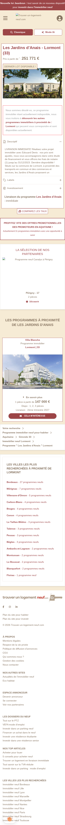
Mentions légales (11, 640)
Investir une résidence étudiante (19, 736)
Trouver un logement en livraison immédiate (26, 760)
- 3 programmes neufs (28, 522)
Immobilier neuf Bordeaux (16, 784)
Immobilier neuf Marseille (16, 796)
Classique (19, 32)
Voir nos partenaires (13, 704)
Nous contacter (11, 664)
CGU (5, 652)
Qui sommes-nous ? (13, 656)
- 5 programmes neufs (29, 495)
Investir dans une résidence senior (21, 740)
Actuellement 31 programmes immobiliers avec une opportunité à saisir (32, 233)
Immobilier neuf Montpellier (17, 800)
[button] (9, 819)
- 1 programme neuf (21, 575)
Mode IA (50, 32)
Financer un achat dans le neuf (19, 732)
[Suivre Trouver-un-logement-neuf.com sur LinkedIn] (17, 607)
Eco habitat (8, 680)
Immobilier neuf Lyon (14, 792)
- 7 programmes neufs (24, 488)
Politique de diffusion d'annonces (20, 648)
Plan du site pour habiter (15, 614)
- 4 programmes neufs (26, 502)
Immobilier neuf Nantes (15, 804)
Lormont (10, 126)
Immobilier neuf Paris (14, 812)
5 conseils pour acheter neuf (18, 756)
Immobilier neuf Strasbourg (17, 816)
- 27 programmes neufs (25, 482)
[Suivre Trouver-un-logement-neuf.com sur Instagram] (10, 607)
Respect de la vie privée (15, 644)
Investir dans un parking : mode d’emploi (24, 768)
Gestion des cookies (13, 660)
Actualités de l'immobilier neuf (18, 676)
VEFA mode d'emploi (13, 724)
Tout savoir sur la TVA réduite (18, 764)
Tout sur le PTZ (11, 720)
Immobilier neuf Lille (13, 788)
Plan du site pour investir (16, 618)
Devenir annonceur (13, 696)
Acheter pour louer (12, 752)
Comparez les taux (34, 211)
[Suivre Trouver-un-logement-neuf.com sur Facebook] (3, 607)
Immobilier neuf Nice (13, 808)
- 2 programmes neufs (30, 548)
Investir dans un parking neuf (18, 728)
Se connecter (10, 700)
